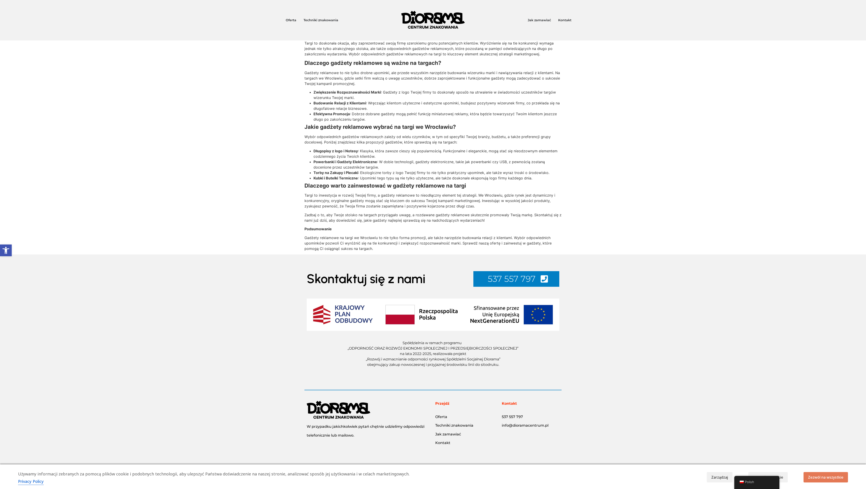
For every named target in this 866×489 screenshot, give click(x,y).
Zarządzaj (719, 477)
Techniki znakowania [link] (454, 425)
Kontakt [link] (442, 443)
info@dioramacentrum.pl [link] (525, 425)
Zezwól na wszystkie (825, 477)
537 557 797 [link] (512, 417)
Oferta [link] (441, 417)
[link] (6, 250)
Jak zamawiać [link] (448, 434)
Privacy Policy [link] (31, 481)
